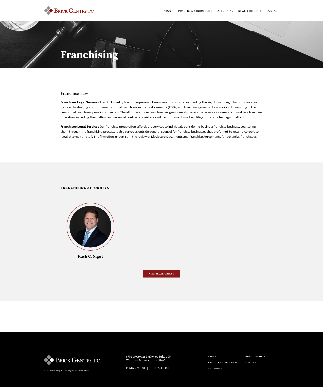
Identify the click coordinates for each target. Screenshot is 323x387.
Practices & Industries (195, 11)
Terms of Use (83, 370)
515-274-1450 (160, 368)
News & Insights (250, 11)
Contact (273, 11)
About (168, 11)
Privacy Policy (71, 370)
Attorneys (225, 11)
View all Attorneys (161, 273)
